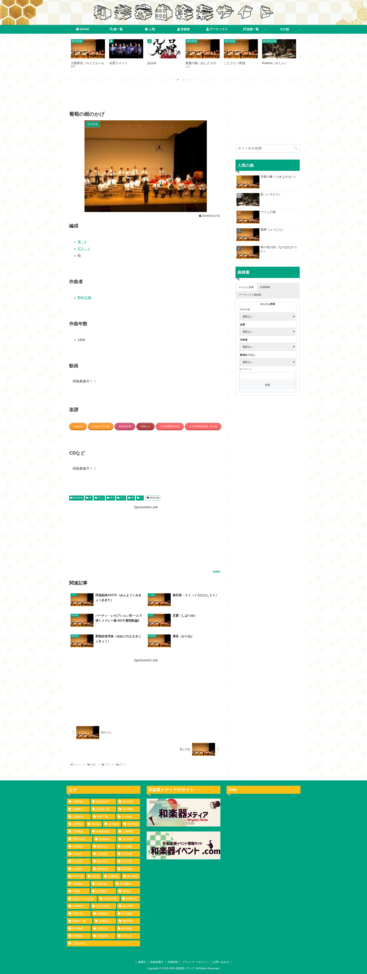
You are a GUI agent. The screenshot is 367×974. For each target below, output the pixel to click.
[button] (295, 148)
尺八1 (101, 497)
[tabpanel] (88, 56)
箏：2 (82, 242)
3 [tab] (189, 80)
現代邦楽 (78, 497)
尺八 (122, 497)
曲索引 (142, 961)
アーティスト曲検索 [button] (250, 294)
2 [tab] (183, 80)
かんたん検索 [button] (246, 287)
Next (301, 56)
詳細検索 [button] (265, 287)
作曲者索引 (156, 961)
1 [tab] (178, 80)
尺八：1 (84, 249)
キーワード (245, 369)
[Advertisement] (145, 97)
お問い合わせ (221, 961)
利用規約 (172, 961)
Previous (66, 56)
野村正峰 (84, 298)
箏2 (112, 497)
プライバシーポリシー (195, 961)
